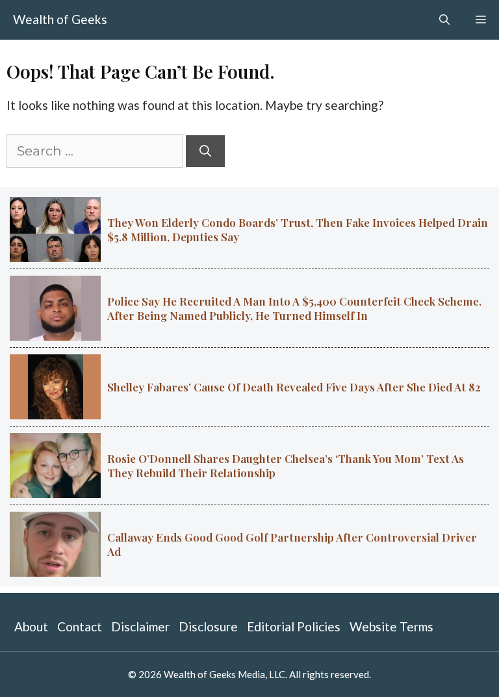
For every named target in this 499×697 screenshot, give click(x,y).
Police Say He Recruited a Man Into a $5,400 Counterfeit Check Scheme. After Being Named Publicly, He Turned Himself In (294, 308)
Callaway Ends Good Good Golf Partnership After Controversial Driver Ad (292, 544)
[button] (444, 19)
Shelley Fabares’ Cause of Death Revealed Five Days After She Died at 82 (294, 387)
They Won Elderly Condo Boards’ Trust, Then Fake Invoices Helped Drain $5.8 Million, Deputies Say (297, 229)
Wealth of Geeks (60, 19)
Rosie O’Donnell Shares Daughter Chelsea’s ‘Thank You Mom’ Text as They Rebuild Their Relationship (285, 465)
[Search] (205, 151)
